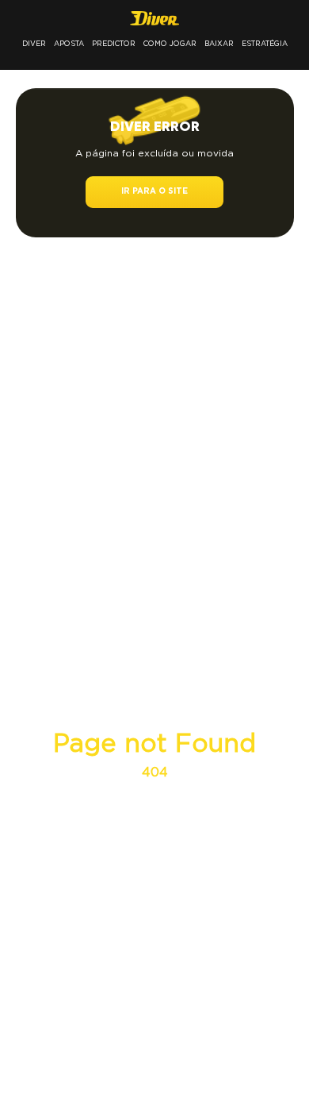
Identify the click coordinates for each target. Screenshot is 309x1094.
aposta (69, 43)
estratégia (265, 43)
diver (34, 43)
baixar (219, 43)
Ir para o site (154, 191)
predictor (113, 43)
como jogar (169, 43)
